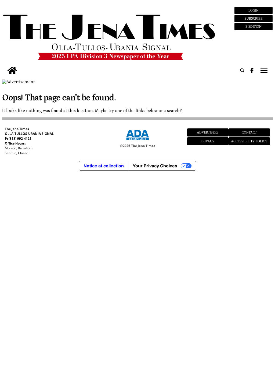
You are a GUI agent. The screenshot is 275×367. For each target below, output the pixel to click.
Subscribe (253, 18)
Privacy (208, 141)
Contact (249, 132)
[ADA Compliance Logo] (137, 141)
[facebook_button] (252, 70)
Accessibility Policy (249, 141)
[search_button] (242, 70)
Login (253, 10)
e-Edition (253, 26)
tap (263, 70)
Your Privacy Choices (155, 165)
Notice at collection (104, 165)
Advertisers (208, 132)
